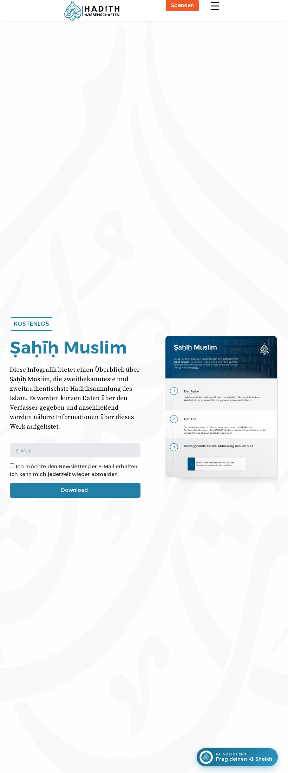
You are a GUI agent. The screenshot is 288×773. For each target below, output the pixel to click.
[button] (215, 6)
